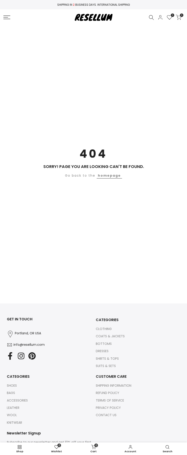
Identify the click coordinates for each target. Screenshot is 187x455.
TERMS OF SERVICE (110, 400)
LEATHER (13, 407)
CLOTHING (104, 329)
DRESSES (102, 351)
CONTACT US (106, 415)
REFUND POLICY (107, 393)
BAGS (11, 393)
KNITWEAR (14, 422)
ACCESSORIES (17, 400)
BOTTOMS (104, 343)
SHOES (12, 385)
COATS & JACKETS (110, 336)
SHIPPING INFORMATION (113, 385)
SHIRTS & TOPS (107, 358)
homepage (109, 175)
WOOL (12, 415)
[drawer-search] (151, 17)
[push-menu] (6, 17)
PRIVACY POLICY (108, 407)
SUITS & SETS (106, 366)
